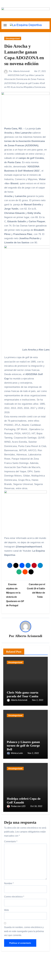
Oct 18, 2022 (36, 806)
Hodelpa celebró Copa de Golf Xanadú (24, 800)
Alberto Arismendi (21, 71)
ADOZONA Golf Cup (18, 75)
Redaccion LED (18, 806)
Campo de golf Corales (28, 83)
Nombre (9, 883)
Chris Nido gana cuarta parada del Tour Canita (22, 694)
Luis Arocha (17, 87)
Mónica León (17, 753)
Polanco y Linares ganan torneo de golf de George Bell (23, 745)
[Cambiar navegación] (5, 25)
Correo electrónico (14, 896)
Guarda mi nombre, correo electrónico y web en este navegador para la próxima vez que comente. (24, 931)
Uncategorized (13, 38)
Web (6, 910)
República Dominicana (35, 87)
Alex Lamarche (37, 75)
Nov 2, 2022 (37, 700)
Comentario (10, 841)
